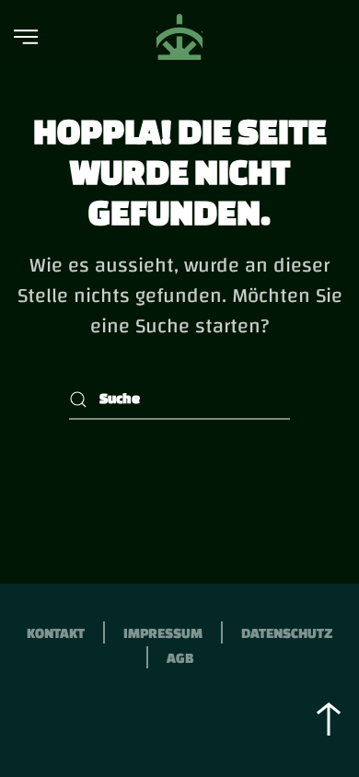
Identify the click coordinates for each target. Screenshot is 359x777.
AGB (180, 658)
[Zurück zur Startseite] (179, 36)
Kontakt (56, 633)
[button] (26, 36)
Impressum (163, 633)
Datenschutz (286, 633)
